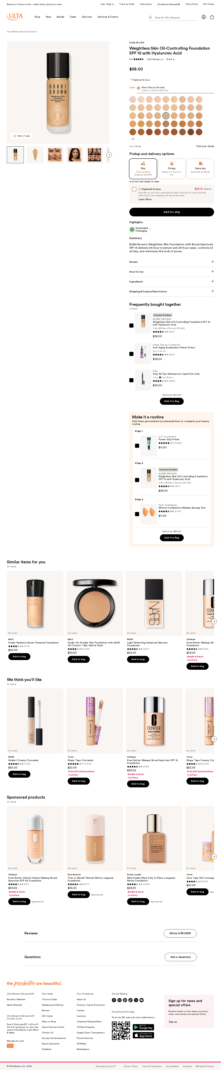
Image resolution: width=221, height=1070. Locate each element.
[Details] (171, 262)
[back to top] (210, 1059)
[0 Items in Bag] (212, 17)
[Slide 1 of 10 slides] (15, 154)
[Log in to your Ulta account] (204, 16)
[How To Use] (171, 272)
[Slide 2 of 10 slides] (35, 154)
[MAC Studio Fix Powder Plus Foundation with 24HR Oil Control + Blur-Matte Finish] (94, 613)
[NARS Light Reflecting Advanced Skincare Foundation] (154, 613)
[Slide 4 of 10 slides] (74, 154)
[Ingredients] (171, 282)
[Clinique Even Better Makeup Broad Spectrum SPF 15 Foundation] (154, 733)
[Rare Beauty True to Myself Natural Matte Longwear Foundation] (94, 848)
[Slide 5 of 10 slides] (94, 154)
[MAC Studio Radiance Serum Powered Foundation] (35, 611)
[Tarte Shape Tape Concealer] (94, 732)
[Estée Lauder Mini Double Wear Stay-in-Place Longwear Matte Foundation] (154, 851)
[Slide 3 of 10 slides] (54, 154)
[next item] (109, 155)
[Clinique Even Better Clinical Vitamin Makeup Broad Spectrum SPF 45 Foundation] (35, 851)
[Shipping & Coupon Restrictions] (171, 291)
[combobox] (171, 89)
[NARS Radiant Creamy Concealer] (35, 728)
